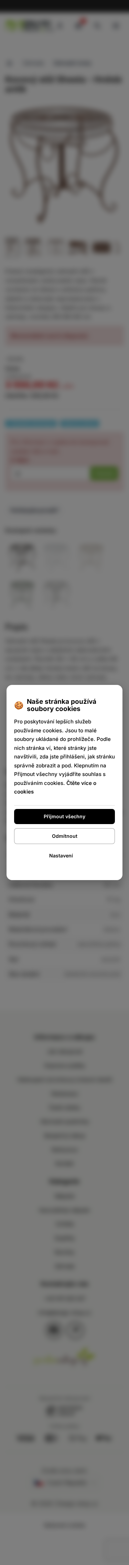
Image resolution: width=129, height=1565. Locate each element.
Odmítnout (64, 836)
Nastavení (61, 855)
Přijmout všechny (64, 816)
